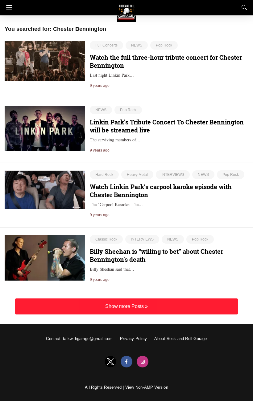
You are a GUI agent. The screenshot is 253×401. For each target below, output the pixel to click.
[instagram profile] (142, 361)
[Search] (242, 7)
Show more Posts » (126, 306)
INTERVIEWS (172, 174)
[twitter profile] (110, 361)
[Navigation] (7, 7)
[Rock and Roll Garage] (126, 9)
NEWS (136, 45)
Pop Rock (164, 45)
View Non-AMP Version (146, 387)
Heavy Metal (137, 174)
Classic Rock (106, 239)
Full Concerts (106, 45)
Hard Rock (104, 174)
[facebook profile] (126, 361)
